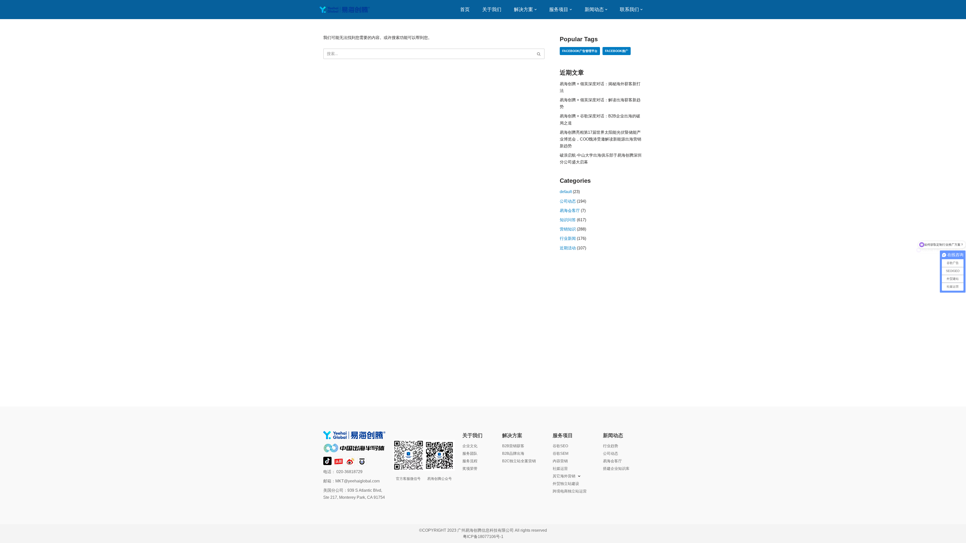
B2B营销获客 (513, 446)
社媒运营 (560, 468)
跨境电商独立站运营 (570, 491)
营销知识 (568, 229)
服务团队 (469, 453)
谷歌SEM (561, 453)
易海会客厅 (570, 210)
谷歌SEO (560, 446)
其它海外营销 (564, 476)
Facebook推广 (616, 51)
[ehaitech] (344, 10)
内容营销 (560, 461)
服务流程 (469, 461)
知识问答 (568, 220)
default (566, 192)
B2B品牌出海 (513, 453)
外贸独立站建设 (566, 483)
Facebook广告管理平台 (579, 51)
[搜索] (539, 54)
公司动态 (568, 201)
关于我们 (491, 9)
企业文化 (469, 446)
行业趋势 (610, 446)
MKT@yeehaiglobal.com (357, 481)
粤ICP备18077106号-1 (483, 536)
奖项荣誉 (469, 468)
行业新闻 (568, 238)
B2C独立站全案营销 (519, 461)
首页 (465, 9)
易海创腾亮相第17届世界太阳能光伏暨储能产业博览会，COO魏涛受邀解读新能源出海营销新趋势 (600, 139)
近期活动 (568, 248)
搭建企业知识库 (616, 468)
